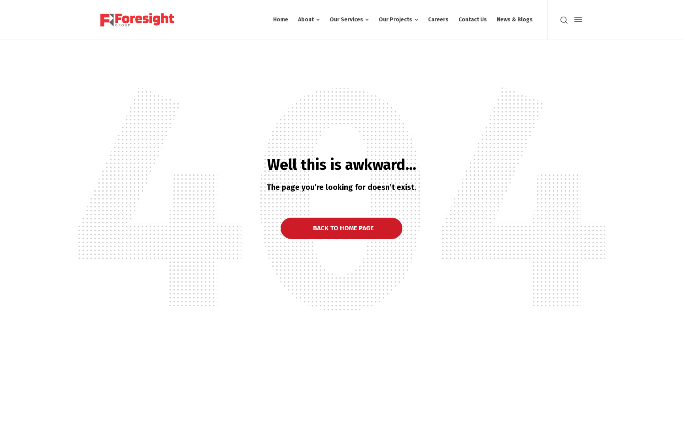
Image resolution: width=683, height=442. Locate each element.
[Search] (564, 20)
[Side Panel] (577, 20)
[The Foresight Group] (137, 20)
